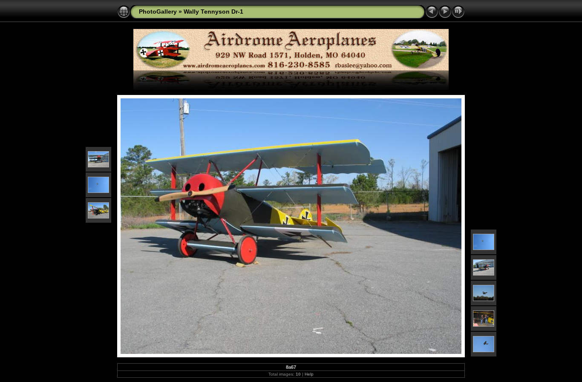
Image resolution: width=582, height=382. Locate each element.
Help (309, 374)
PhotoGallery (158, 11)
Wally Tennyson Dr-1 (213, 11)
